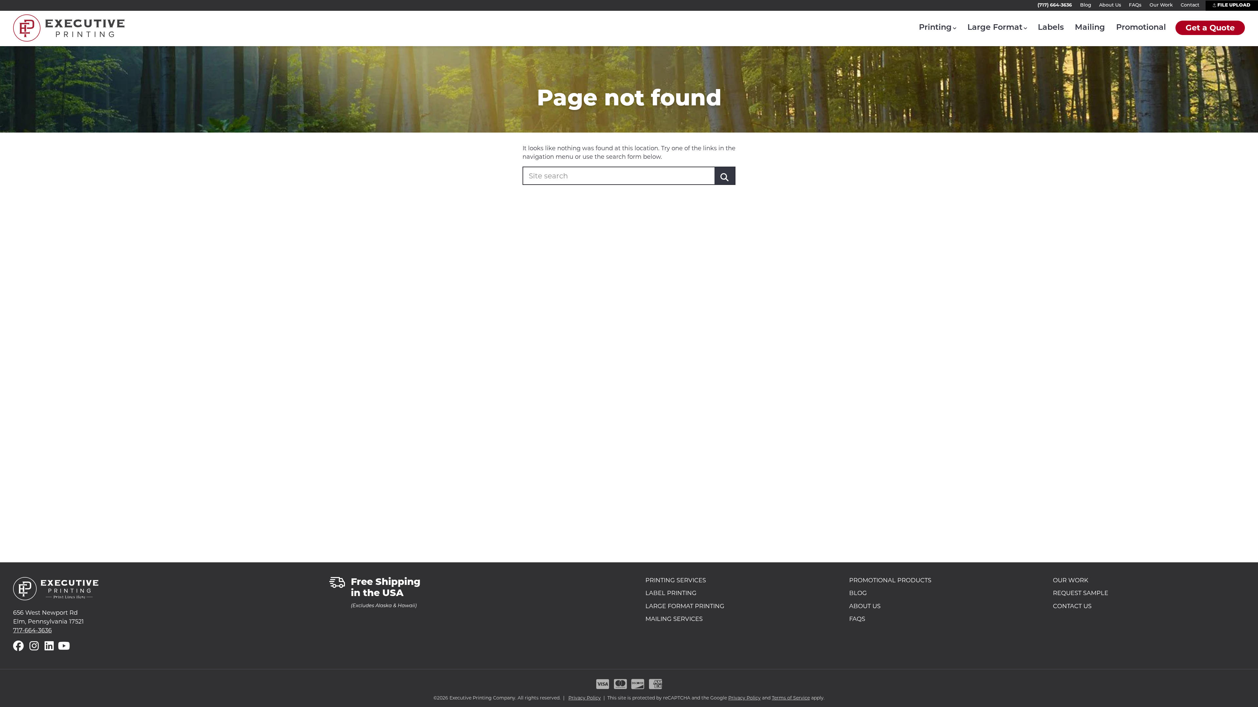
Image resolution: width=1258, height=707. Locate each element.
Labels (1051, 28)
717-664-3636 (32, 630)
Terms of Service (791, 698)
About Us (1110, 5)
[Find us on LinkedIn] (49, 646)
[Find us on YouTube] (64, 646)
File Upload (1233, 5)
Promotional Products (890, 580)
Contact (1190, 5)
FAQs (1135, 5)
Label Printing (670, 593)
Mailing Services (674, 619)
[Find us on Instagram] (34, 646)
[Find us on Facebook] (18, 646)
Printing (935, 28)
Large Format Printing (684, 606)
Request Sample (1080, 593)
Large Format (994, 28)
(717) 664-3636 (1055, 5)
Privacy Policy (584, 698)
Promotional (1141, 28)
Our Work (1161, 5)
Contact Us (1072, 606)
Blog (1085, 5)
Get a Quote (1210, 27)
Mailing (1090, 28)
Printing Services (675, 580)
